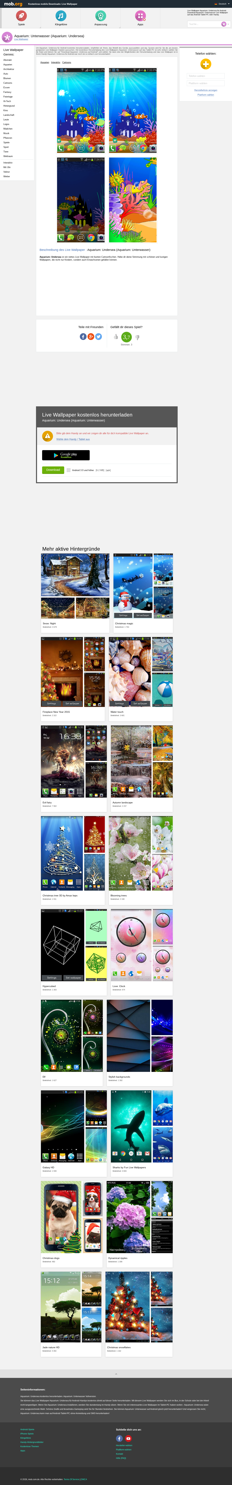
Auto (5, 73)
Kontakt (119, 1454)
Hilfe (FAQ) (121, 1458)
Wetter (6, 176)
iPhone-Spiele (27, 1434)
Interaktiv (8, 162)
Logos (6, 124)
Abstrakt (7, 60)
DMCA (84, 1479)
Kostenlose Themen (29, 1446)
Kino (5, 110)
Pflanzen (7, 138)
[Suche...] (224, 24)
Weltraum (8, 156)
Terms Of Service (71, 1479)
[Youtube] (129, 1441)
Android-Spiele (27, 1429)
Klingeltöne (25, 1438)
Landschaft (8, 115)
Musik (6, 133)
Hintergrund (9, 106)
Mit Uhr (7, 167)
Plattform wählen (206, 95)
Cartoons (7, 83)
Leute (6, 119)
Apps (22, 1451)
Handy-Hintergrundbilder (31, 1442)
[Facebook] (120, 1441)
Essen (6, 87)
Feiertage (8, 96)
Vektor (6, 172)
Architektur (8, 69)
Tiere (5, 151)
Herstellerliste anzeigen (205, 90)
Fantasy (7, 92)
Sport (6, 147)
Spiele (6, 142)
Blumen (7, 78)
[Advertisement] (18, 237)
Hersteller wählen (124, 1445)
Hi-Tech (7, 101)
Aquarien (7, 64)
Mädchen (7, 128)
